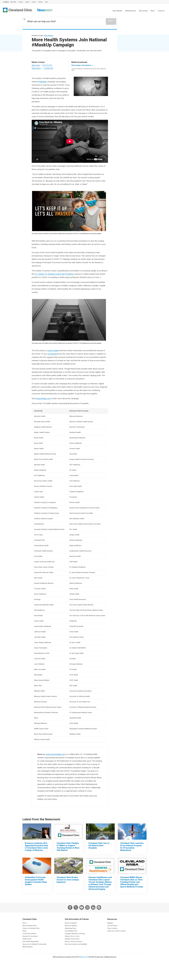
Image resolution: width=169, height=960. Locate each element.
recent (49, 350)
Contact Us (161, 11)
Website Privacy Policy (72, 939)
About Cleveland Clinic (29, 926)
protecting (52, 354)
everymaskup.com (43, 398)
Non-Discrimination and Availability (76, 944)
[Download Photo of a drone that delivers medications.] (132, 831)
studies (56, 350)
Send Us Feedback (71, 923)
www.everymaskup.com (55, 754)
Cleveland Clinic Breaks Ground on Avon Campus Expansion (68, 879)
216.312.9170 (47, 65)
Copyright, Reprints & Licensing (75, 933)
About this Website (71, 926)
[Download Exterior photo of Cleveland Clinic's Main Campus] (100, 831)
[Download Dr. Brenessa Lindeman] (36, 831)
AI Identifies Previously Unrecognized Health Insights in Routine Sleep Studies (36, 881)
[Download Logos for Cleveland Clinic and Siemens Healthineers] (100, 866)
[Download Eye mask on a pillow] (36, 866)
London (34, 2)
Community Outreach (29, 933)
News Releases (117, 11)
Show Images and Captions (81, 65)
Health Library (26, 939)
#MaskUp (43, 82)
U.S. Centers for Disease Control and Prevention (54, 274)
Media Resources (130, 11)
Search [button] (111, 20)
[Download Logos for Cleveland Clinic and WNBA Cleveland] (132, 866)
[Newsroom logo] (45, 10)
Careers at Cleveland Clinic (31, 928)
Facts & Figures (112, 926)
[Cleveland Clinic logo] (17, 10)
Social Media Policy (71, 931)
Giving (24, 931)
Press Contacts (112, 928)
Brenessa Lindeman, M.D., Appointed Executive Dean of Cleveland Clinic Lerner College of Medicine (36, 846)
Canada (21, 2)
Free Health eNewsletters (30, 941)
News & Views (143, 11)
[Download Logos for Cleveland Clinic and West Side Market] (68, 831)
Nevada (40, 2)
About (153, 11)
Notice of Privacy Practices (73, 941)
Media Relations (27, 947)
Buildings (110, 923)
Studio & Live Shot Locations (116, 931)
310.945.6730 (48, 68)
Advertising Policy (70, 928)
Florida (27, 2)
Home (24, 923)
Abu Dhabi (13, 2)
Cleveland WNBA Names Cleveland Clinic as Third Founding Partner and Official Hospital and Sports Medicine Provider (131, 882)
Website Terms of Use (72, 936)
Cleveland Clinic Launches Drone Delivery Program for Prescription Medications (132, 846)
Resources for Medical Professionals (34, 944)
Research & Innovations (30, 936)
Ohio (46, 2)
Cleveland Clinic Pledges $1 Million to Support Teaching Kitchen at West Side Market (68, 846)
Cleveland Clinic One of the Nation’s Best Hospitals (98, 845)
